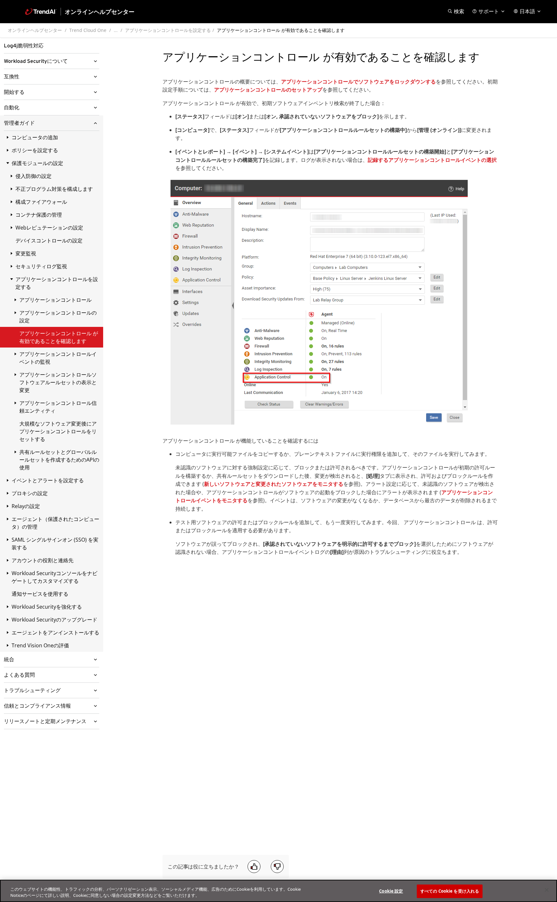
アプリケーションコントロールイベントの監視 (58, 357)
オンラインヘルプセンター (35, 30)
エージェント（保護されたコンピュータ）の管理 (55, 522)
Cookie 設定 (391, 891)
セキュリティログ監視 (41, 266)
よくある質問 (19, 675)
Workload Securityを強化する (47, 606)
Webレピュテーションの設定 (49, 227)
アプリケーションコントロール (55, 299)
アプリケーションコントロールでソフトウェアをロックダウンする (358, 81)
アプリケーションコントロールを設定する (168, 30)
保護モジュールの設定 (37, 163)
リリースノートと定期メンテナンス (45, 721)
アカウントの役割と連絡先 (42, 560)
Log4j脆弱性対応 (24, 45)
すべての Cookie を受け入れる (449, 891)
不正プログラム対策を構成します (54, 188)
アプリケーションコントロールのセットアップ (268, 89)
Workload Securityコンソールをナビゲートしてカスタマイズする (54, 577)
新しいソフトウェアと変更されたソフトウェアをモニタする (273, 483)
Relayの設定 (26, 506)
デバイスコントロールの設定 (49, 240)
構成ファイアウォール (41, 201)
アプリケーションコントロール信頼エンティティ (58, 406)
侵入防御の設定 (33, 176)
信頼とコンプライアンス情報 (37, 706)
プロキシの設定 (30, 493)
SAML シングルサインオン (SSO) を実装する (55, 543)
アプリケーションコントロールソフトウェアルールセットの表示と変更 (58, 382)
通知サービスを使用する (40, 593)
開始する (14, 92)
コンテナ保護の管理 (38, 214)
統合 (9, 659)
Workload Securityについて (36, 61)
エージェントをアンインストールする (55, 632)
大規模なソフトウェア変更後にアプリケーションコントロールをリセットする (58, 431)
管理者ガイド (19, 123)
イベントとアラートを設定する (48, 480)
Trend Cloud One (87, 30)
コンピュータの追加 (35, 137)
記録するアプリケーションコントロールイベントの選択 (432, 159)
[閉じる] (547, 890)
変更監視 (25, 253)
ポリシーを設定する (35, 150)
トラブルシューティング (32, 690)
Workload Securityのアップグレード (54, 619)
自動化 (11, 107)
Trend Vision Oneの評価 (40, 645)
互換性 (11, 76)
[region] (278, 891)
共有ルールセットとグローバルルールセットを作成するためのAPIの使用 (59, 459)
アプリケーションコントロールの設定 (58, 316)
